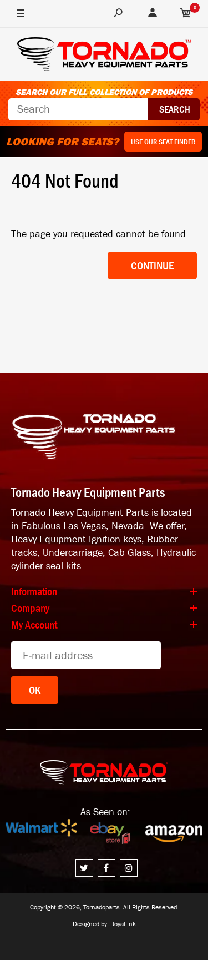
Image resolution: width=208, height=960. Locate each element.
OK (34, 690)
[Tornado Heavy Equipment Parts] (104, 55)
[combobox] (78, 109)
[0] (185, 14)
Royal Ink (123, 924)
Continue (152, 265)
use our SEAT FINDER (163, 141)
